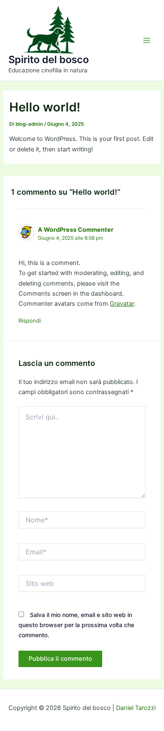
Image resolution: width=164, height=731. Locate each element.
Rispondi (30, 320)
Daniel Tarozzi (136, 708)
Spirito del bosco (48, 59)
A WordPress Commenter (76, 229)
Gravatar (122, 303)
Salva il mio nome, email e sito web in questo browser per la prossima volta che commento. (76, 624)
